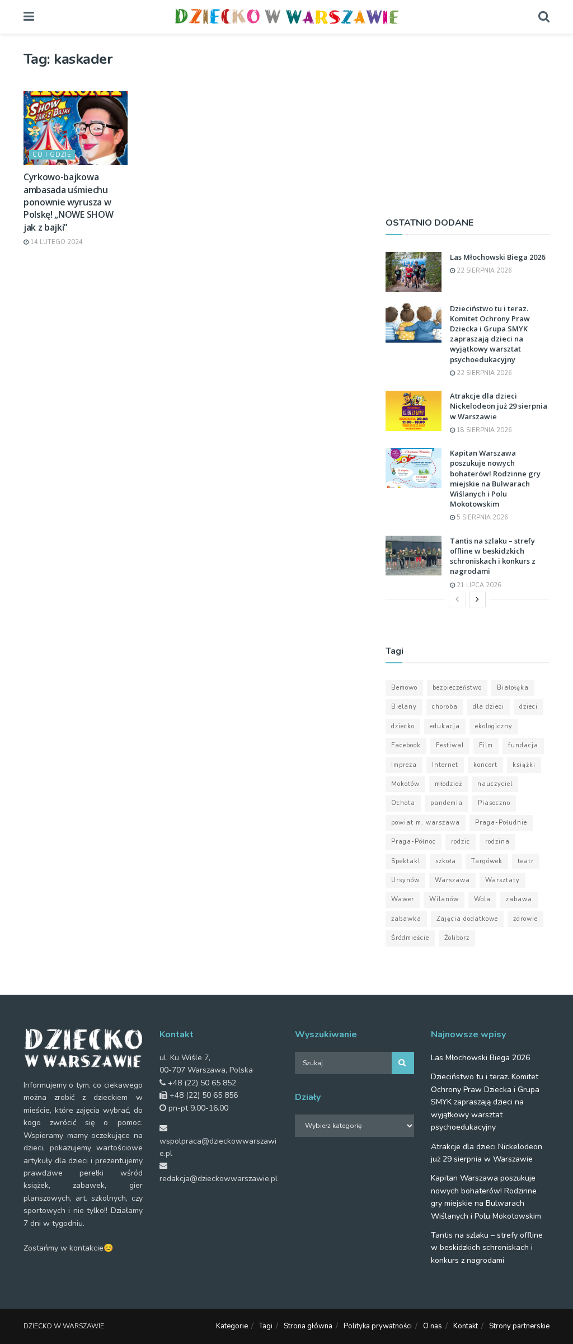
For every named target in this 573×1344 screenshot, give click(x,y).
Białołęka (513, 687)
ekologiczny (494, 726)
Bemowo (404, 687)
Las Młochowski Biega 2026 (497, 257)
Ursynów (405, 880)
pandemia (446, 803)
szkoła (445, 861)
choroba (445, 707)
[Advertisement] (467, 120)
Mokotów (405, 784)
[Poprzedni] (457, 599)
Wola (482, 899)
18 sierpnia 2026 (483, 430)
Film (486, 745)
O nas (432, 1326)
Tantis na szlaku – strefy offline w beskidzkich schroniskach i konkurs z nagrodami (493, 556)
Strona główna (308, 1326)
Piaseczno (494, 803)
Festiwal (450, 745)
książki (524, 765)
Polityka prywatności (378, 1326)
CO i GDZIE (52, 155)
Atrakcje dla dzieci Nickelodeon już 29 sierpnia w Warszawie (498, 406)
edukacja (445, 726)
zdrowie (525, 919)
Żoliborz (456, 938)
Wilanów (444, 899)
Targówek (486, 861)
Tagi (266, 1326)
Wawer (402, 899)
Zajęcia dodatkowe (467, 919)
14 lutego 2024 (56, 242)
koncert (485, 765)
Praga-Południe (501, 822)
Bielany (404, 707)
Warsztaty (502, 880)
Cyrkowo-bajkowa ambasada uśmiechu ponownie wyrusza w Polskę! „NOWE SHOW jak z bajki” (68, 202)
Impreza (404, 765)
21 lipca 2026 (478, 585)
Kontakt (465, 1326)
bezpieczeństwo (457, 687)
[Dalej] (477, 599)
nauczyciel (495, 784)
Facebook (406, 745)
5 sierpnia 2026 (481, 517)
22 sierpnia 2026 (483, 270)
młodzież (448, 784)
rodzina (497, 841)
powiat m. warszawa (425, 822)
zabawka (406, 919)
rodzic (460, 841)
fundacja (523, 745)
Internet (445, 765)
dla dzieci (488, 707)
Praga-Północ (413, 841)
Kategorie (232, 1326)
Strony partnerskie (519, 1326)
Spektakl (405, 861)
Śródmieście (410, 938)
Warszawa (452, 880)
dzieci (528, 707)
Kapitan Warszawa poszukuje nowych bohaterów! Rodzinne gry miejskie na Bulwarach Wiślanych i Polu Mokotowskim (495, 478)
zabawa (519, 899)
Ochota (403, 803)
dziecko (403, 726)
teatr (526, 861)
